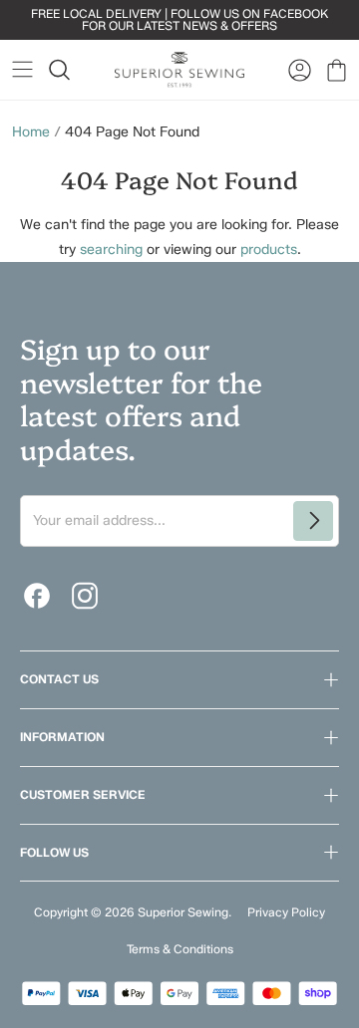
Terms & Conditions (180, 948)
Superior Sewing (183, 911)
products (268, 249)
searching (111, 249)
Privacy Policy (286, 911)
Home (31, 132)
